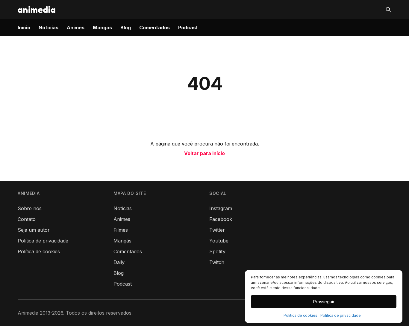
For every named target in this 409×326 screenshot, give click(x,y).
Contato (27, 219)
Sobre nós (30, 208)
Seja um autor (34, 230)
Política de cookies (300, 315)
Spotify (217, 251)
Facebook (220, 219)
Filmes (120, 230)
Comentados (154, 28)
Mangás (102, 28)
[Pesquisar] (388, 10)
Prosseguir (323, 301)
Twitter (217, 230)
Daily (119, 262)
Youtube (218, 241)
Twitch (216, 262)
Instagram (220, 208)
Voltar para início (204, 153)
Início (24, 28)
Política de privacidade (340, 315)
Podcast (188, 28)
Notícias (48, 28)
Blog (125, 28)
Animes (75, 28)
